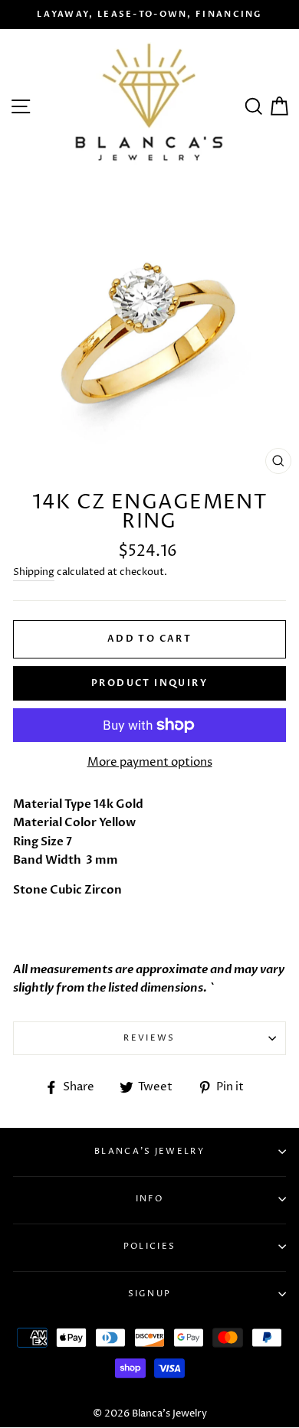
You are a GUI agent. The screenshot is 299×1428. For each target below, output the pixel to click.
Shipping (33, 572)
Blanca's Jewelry (149, 1151)
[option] (149, 14)
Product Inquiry (149, 683)
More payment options (149, 762)
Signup (150, 1293)
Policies (149, 1246)
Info (149, 1198)
